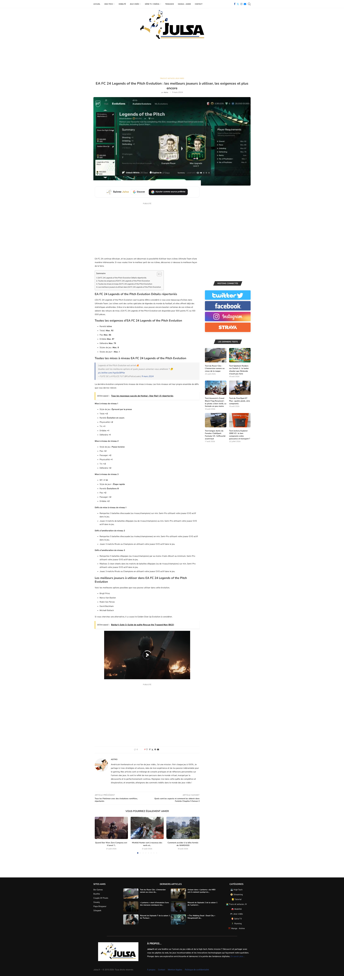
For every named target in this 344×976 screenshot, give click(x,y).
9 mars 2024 (147, 376)
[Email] (245, 4)
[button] (98, 835)
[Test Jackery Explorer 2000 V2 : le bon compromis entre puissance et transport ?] (240, 420)
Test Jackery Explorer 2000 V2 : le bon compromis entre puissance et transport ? (239, 435)
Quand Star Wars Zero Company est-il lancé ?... (111, 844)
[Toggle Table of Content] (158, 274)
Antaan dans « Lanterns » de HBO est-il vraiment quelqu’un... (201, 890)
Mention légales (175, 969)
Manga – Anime (184, 4)
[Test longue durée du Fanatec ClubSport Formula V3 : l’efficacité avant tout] (215, 420)
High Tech (108, 4)
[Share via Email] (158, 749)
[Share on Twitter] (152, 749)
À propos (151, 969)
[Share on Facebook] (149, 749)
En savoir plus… (238, 956)
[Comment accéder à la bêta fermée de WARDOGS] (183, 828)
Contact (198, 4)
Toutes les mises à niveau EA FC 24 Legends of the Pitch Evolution (125, 284)
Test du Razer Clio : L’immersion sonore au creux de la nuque (215, 368)
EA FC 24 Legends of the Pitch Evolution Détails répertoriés (122, 278)
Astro (166, 92)
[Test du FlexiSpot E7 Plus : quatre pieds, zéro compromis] (240, 388)
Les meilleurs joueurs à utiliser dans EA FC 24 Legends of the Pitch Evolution (129, 287)
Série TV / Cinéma (152, 4)
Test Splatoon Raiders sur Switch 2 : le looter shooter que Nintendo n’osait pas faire (239, 370)
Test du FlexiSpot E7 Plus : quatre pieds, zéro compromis (239, 401)
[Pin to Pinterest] (155, 749)
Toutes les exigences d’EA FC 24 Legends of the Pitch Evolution (124, 281)
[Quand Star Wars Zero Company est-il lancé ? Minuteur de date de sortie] (111, 828)
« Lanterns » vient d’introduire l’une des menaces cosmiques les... (154, 903)
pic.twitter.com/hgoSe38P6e (111, 373)
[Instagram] (241, 4)
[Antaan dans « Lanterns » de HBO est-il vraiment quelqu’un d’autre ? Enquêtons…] (178, 893)
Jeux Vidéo (134, 4)
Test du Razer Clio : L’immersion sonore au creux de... (153, 890)
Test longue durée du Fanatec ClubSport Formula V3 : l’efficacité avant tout (215, 435)
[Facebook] (234, 4)
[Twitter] (238, 4)
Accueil (96, 4)
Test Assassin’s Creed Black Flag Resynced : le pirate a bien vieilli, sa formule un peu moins (215, 402)
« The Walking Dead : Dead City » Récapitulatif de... (201, 916)
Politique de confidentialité (197, 969)
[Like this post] (147, 749)
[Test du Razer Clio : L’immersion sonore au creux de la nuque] (215, 355)
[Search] (249, 4)
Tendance (169, 4)
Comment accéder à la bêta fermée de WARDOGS (183, 844)
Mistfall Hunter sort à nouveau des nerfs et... (147, 844)
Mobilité (122, 4)
